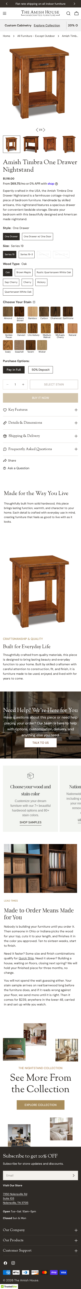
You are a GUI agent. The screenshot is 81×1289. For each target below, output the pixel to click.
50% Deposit (41, 370)
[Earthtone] (68, 311)
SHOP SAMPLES (30, 822)
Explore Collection (47, 25)
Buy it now (40, 398)
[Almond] (8, 311)
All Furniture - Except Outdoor (36, 36)
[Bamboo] (33, 311)
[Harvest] (21, 328)
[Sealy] (8, 345)
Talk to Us (40, 743)
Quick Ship (26, 958)
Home (6, 36)
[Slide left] (37, 130)
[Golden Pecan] (8, 328)
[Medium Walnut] (46, 328)
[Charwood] (55, 311)
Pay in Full (14, 370)
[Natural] (72, 328)
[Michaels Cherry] (59, 328)
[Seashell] (19, 345)
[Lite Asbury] (33, 328)
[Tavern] (31, 345)
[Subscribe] (73, 1175)
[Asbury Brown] (19, 311)
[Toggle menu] (4, 13)
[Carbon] (44, 311)
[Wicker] (42, 345)
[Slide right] (44, 130)
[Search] (68, 13)
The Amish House (26, 1280)
